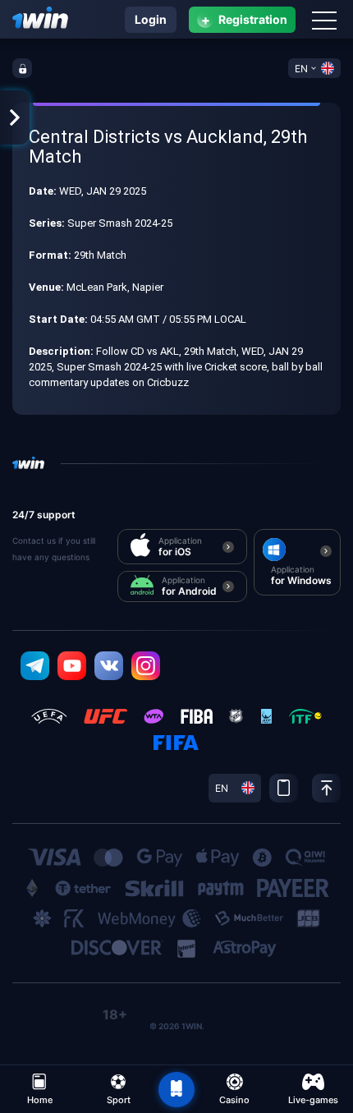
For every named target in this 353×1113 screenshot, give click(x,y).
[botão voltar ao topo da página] (176, 1090)
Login (151, 19)
